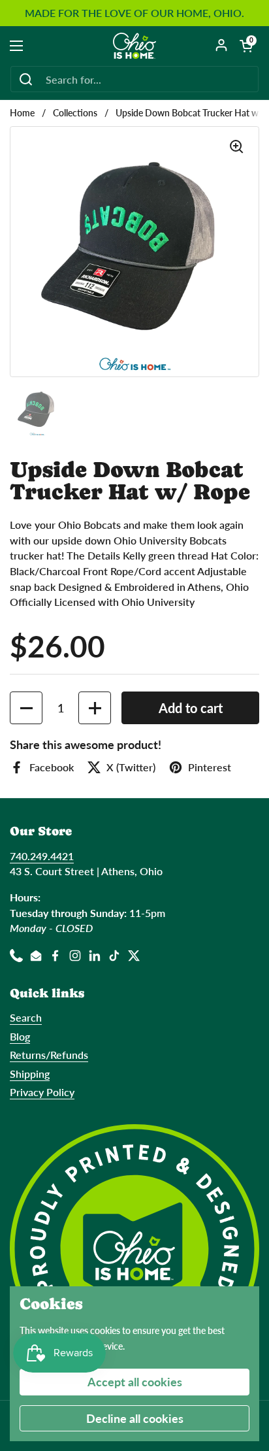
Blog (20, 1036)
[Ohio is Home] (135, 46)
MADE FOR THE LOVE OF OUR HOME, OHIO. (134, 13)
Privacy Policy (42, 1092)
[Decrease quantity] (26, 708)
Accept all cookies (134, 1382)
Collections (75, 113)
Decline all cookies (134, 1418)
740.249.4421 (42, 856)
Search (26, 1017)
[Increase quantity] (94, 708)
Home (22, 113)
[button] (246, 46)
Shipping (30, 1073)
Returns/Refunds (49, 1054)
